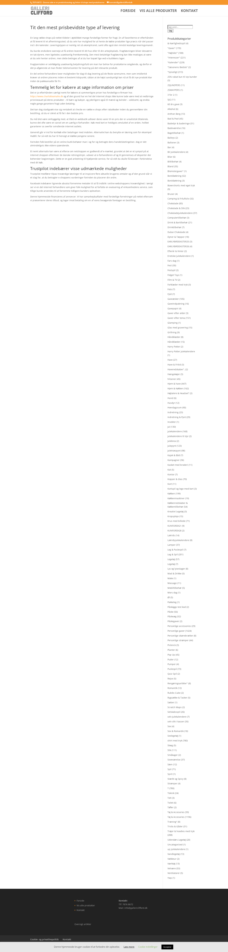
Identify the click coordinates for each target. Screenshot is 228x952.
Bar (169, 147)
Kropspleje (173, 516)
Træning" (172, 821)
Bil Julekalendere (176, 151)
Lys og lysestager (176, 568)
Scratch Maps (175, 707)
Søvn (170, 764)
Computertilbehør (177, 217)
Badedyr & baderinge (179, 123)
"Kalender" (173, 62)
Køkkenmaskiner (176, 498)
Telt (169, 797)
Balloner (172, 142)
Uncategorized (175, 844)
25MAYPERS (174, 89)
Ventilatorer (174, 873)
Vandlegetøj (174, 854)
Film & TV (172, 279)
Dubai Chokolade (176, 232)
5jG (169, 99)
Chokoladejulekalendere (180, 213)
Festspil (171, 270)
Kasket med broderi (178, 464)
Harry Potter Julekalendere (181, 351)
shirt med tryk (175, 740)
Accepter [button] (167, 946)
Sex (169, 726)
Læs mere (129, 946)
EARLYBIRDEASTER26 (178, 246)
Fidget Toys (173, 275)
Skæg (170, 745)
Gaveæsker (173, 298)
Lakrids (171, 535)
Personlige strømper (178, 640)
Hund (170, 398)
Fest (170, 265)
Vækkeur (172, 858)
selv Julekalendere (177, 716)
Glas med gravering (178, 327)
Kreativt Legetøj (176, 511)
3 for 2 (171, 94)
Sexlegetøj (173, 735)
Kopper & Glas (175, 479)
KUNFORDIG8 (174, 530)
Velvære (172, 868)
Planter (171, 649)
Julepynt (172, 445)
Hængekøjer (174, 374)
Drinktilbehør (174, 227)
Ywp (170, 877)
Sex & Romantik (176, 731)
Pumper (172, 664)
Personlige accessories (179, 626)
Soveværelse (174, 759)
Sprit (170, 774)
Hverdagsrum (175, 407)
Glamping (173, 322)
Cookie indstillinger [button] (148, 946)
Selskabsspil (174, 711)
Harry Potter (174, 346)
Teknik (171, 793)
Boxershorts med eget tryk (181, 185)
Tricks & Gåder (175, 826)
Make (170, 578)
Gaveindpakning (176, 303)
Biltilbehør (173, 161)
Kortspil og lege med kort (181, 488)
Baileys (171, 137)
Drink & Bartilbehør (178, 222)
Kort (170, 483)
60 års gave (173, 104)
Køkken (171, 493)
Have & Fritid (174, 364)
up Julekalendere (176, 849)
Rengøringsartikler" (178, 683)
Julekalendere (175, 431)
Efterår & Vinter (176, 251)
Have (170, 359)
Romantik (172, 688)
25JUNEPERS (174, 85)
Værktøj (171, 863)
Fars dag (172, 260)
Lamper (171, 544)
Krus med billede (176, 520)
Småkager (173, 754)
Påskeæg (172, 616)
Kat (169, 469)
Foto (170, 289)
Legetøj (171, 559)
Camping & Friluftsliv (178, 198)
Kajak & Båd (174, 455)
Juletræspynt (174, 450)
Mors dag (172, 592)
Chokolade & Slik (176, 208)
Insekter (172, 421)
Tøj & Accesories (176, 812)
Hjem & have (174, 383)
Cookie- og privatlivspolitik (44, 939)
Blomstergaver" (175, 171)
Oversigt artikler (82, 924)
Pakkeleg (172, 602)
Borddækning (174, 175)
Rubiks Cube (174, 692)
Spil (169, 769)
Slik (169, 750)
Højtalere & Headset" (178, 393)
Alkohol (171, 109)
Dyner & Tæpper (176, 236)
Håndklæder (174, 337)
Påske (170, 611)
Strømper (172, 783)
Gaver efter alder (176, 313)
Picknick (172, 645)
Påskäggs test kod (177, 606)
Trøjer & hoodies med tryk (181, 831)
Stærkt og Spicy (175, 778)
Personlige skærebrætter (180, 635)
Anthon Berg (174, 113)
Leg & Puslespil (175, 549)
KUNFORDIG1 (174, 525)
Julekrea (172, 441)
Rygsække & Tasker (177, 697)
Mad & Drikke (174, 573)
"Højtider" (173, 52)
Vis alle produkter (158, 11)
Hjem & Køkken (175, 388)
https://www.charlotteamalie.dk (46, 96)
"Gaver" (171, 48)
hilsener (172, 379)
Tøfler (170, 807)
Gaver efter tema (176, 317)
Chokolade (173, 203)
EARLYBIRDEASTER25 (178, 241)
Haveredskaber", (176, 369)
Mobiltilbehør (175, 587)
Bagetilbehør (174, 132)
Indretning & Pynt (177, 417)
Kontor (171, 474)
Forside (128, 11)
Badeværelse (174, 128)
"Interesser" (174, 57)
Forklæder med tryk (178, 284)
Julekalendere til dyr (178, 436)
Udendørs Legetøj (177, 839)
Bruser (171, 193)
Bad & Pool (173, 118)
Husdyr (171, 402)
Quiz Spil (172, 673)
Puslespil (172, 668)
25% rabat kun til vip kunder (182, 76)
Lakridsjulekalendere (178, 540)
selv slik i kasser (176, 721)
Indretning (173, 412)
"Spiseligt (172, 72)
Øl (169, 597)
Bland (171, 166)
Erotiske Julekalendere (179, 255)
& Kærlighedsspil (176, 43)
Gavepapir (173, 308)
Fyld (170, 294)
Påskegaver (173, 621)
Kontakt (189, 11)
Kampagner (174, 460)
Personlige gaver (176, 630)
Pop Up (171, 654)
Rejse (170, 678)
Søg (170, 30)
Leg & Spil (173, 554)
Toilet (170, 802)
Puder (171, 659)
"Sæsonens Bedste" (178, 67)
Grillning (172, 332)
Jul (169, 426)
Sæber (171, 702)
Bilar (170, 156)
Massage (172, 583)
